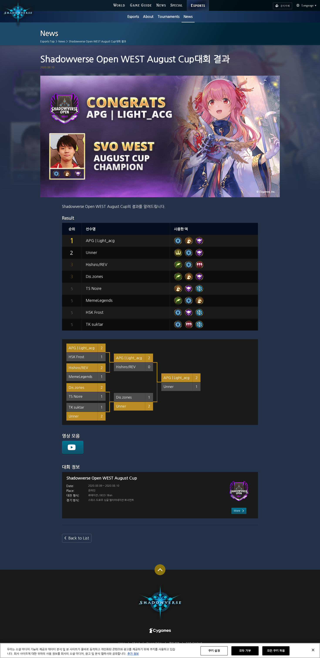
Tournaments (169, 16)
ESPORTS (198, 1)
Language (301, 5)
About (148, 16)
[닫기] (313, 650)
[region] (160, 650)
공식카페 (277, 4)
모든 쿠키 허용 (276, 651)
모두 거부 (245, 651)
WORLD (119, 5)
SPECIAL (176, 5)
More (237, 510)
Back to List (78, 538)
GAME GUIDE (141, 5)
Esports (133, 16)
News (188, 16)
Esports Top (47, 41)
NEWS (161, 5)
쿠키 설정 (214, 651)
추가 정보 (133, 653)
